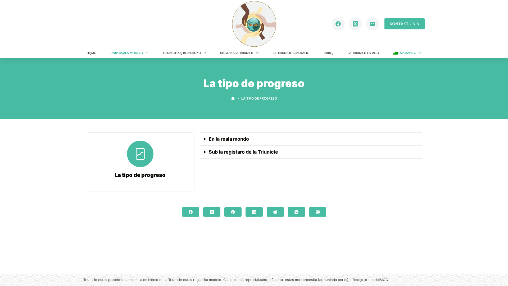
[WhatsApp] (296, 212)
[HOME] (233, 98)
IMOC (383, 280)
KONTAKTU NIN (404, 23)
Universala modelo (127, 53)
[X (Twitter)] (355, 23)
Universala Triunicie (236, 53)
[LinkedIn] (254, 212)
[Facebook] (338, 23)
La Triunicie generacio (291, 53)
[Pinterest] (233, 212)
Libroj (328, 53)
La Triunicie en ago (363, 53)
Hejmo (92, 53)
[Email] (372, 23)
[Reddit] (275, 212)
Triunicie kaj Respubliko (181, 53)
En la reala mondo (229, 139)
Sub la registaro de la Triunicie (243, 152)
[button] (311, 139)
